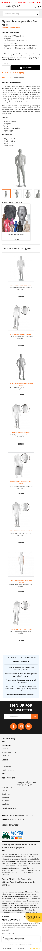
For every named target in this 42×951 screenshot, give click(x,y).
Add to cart (26, 68)
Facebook (13, 726)
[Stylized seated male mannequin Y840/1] (21, 465)
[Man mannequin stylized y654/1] (21, 268)
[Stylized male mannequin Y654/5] (21, 514)
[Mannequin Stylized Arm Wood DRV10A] (21, 564)
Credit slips (6, 794)
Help (3, 773)
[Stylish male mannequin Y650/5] (21, 613)
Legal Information (8, 770)
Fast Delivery (6, 745)
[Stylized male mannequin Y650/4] (21, 318)
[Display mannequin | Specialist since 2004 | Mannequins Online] (13, 7)
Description (6, 77)
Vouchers (5, 801)
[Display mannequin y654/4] (21, 416)
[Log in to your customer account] (34, 7)
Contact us (6, 755)
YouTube (21, 726)
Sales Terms (6, 767)
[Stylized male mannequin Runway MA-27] (21, 367)
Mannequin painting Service (16, 234)
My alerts (5, 804)
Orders (4, 791)
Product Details (18, 77)
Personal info (7, 787)
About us (5, 749)
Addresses (6, 797)
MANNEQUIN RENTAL (10, 752)
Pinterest (28, 726)
